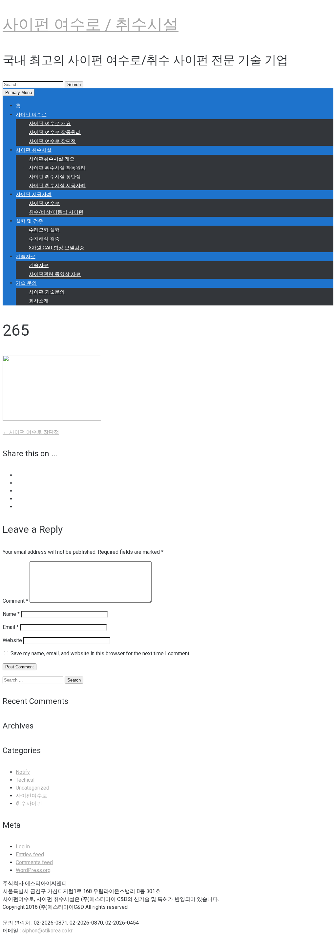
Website (12, 640)
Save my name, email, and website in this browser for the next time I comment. (100, 653)
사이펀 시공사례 (34, 194)
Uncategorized (32, 788)
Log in (23, 846)
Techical (25, 780)
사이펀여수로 (31, 796)
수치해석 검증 (44, 239)
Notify (23, 772)
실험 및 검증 (29, 221)
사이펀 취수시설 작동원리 (57, 168)
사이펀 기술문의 (47, 292)
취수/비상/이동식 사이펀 (56, 212)
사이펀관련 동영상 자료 (55, 274)
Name (11, 614)
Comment (15, 601)
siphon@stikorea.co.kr (47, 931)
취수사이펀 (29, 803)
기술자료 (25, 256)
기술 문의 (26, 283)
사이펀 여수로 (31, 115)
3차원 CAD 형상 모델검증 (56, 248)
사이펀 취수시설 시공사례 (57, 186)
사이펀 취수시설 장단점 (55, 177)
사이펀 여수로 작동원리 (55, 132)
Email (11, 627)
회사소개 (39, 301)
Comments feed (34, 862)
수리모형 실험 (44, 230)
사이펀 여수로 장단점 (52, 141)
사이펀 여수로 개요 (50, 123)
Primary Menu (18, 92)
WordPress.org (33, 870)
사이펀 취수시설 (34, 150)
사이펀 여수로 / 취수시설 (90, 24)
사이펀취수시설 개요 (51, 159)
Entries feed (30, 854)
